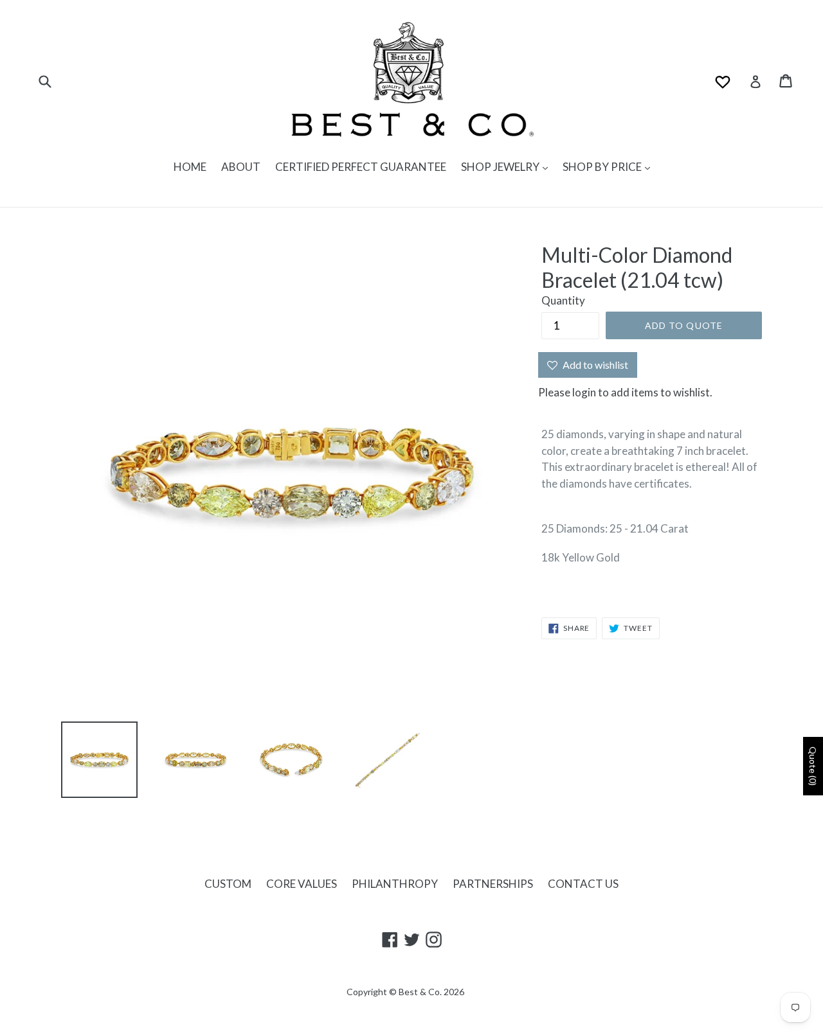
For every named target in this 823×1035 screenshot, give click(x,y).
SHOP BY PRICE (603, 166)
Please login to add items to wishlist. (625, 392)
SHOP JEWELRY (501, 166)
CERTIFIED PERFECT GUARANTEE (360, 166)
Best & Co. (420, 991)
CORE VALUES (301, 883)
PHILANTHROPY (395, 883)
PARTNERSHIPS (493, 883)
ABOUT (240, 166)
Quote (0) (813, 766)
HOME (190, 166)
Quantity (563, 300)
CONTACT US (583, 883)
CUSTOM (227, 883)
